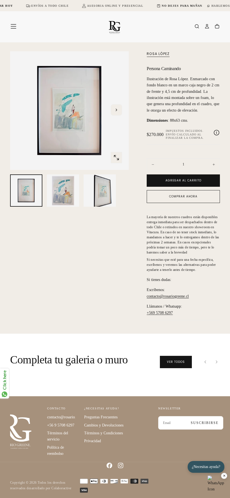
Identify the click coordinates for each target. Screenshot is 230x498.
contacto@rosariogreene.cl (168, 296)
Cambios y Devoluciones (103, 425)
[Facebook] (109, 465)
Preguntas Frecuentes (101, 417)
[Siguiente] (216, 362)
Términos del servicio (57, 436)
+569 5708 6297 (160, 313)
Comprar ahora (183, 196)
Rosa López (158, 54)
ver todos (176, 362)
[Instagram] (120, 465)
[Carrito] (217, 27)
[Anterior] (205, 362)
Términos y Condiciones (103, 433)
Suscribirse (205, 423)
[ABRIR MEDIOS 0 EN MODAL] (116, 157)
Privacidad (92, 441)
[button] (13, 26)
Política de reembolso (55, 450)
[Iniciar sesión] (207, 27)
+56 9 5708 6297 (60, 425)
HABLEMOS (220, 5)
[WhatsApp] (216, 484)
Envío (171, 134)
